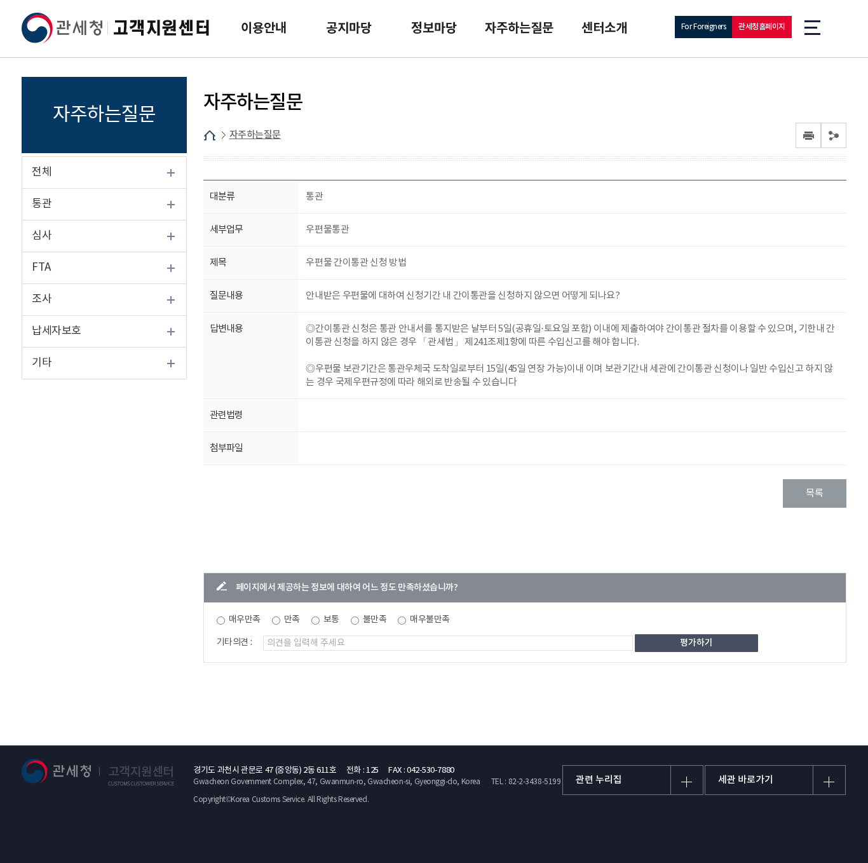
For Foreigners (703, 27)
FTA (41, 267)
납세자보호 (56, 331)
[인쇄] (808, 135)
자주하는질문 (255, 135)
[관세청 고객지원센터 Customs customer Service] (116, 28)
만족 (292, 620)
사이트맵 (812, 27)
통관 (41, 204)
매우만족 (245, 620)
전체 (41, 172)
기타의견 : (234, 642)
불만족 (375, 620)
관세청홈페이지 (761, 26)
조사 (41, 299)
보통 (331, 620)
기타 (41, 363)
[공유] (833, 135)
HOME (209, 135)
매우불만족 (430, 620)
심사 (41, 235)
